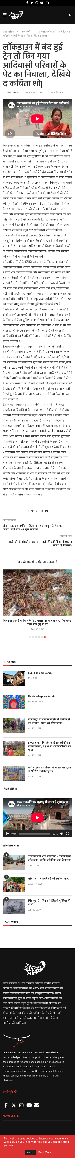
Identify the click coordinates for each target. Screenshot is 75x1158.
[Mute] (62, 833)
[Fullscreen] (67, 833)
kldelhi (16, 92)
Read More (44, 1152)
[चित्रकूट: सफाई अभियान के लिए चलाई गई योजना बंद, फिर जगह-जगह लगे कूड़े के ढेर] (37, 592)
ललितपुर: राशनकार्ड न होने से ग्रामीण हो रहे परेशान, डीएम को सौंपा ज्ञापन (49, 721)
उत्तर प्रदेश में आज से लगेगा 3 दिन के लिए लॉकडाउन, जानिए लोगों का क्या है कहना (49, 858)
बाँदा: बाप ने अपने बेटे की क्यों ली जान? (49, 879)
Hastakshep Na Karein (41, 696)
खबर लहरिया (8, 31)
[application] (37, 817)
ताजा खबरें (25, 31)
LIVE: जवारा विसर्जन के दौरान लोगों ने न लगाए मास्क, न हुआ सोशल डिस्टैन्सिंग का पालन (49, 746)
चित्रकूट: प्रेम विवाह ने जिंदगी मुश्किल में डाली (49, 903)
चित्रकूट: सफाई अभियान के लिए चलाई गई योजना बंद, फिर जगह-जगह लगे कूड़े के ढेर (37, 623)
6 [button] (45, 637)
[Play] (7, 833)
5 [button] (42, 637)
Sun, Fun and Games (40, 673)
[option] (37, 600)
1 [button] (30, 637)
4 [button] (39, 637)
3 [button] (36, 637)
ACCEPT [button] (30, 1152)
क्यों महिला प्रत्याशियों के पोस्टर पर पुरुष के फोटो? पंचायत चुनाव (49, 769)
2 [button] (33, 637)
